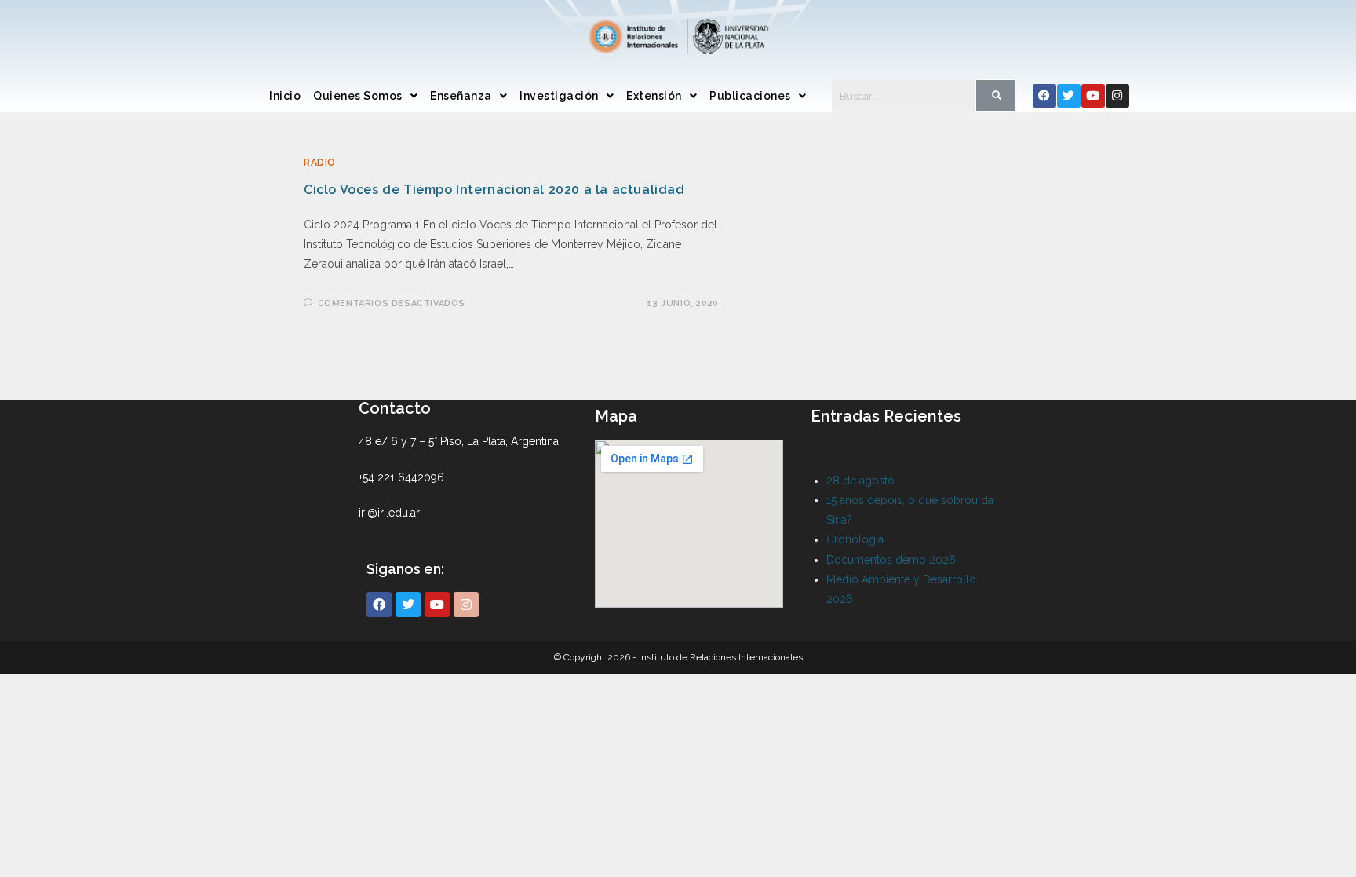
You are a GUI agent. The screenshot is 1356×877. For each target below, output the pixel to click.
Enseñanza (461, 96)
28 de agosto (860, 480)
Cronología (855, 539)
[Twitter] (1069, 96)
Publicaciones (750, 96)
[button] (365, 96)
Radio (320, 162)
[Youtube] (1093, 96)
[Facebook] (1044, 96)
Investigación (559, 96)
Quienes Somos (358, 96)
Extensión (654, 96)
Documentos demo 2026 (891, 560)
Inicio (285, 96)
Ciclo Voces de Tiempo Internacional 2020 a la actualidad (494, 189)
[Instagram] (1117, 96)
